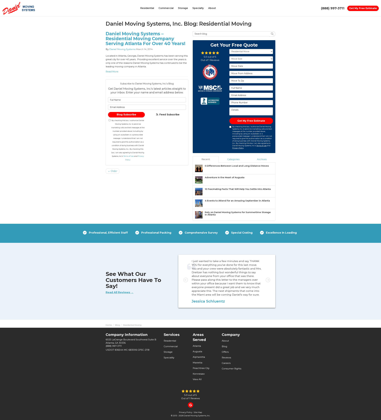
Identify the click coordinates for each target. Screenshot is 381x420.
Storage (168, 351)
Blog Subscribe (126, 114)
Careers (226, 363)
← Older (112, 171)
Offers (225, 351)
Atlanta (197, 346)
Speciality (169, 357)
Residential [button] (147, 8)
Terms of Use (128, 156)
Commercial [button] (166, 8)
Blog (224, 346)
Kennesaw (199, 373)
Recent (206, 159)
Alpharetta (199, 357)
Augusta (197, 351)
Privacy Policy (238, 148)
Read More (112, 71)
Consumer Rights (231, 368)
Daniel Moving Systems (122, 49)
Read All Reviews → (119, 292)
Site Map (198, 412)
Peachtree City (201, 368)
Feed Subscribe (169, 114)
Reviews (226, 357)
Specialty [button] (198, 8)
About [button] (212, 8)
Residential (170, 340)
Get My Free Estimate (363, 8)
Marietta (197, 362)
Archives (262, 159)
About (225, 340)
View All (197, 379)
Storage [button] (183, 8)
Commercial (171, 346)
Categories (233, 159)
